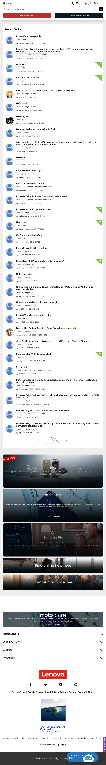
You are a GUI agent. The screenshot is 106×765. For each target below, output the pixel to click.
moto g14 (20, 161)
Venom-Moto (23, 229)
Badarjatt (22, 58)
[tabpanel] (53, 235)
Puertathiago (23, 43)
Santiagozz (22, 190)
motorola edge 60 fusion (26, 107)
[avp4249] (10, 429)
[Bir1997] (10, 306)
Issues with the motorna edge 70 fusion (36, 129)
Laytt (20, 97)
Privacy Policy (59, 692)
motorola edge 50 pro (25, 386)
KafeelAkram (23, 389)
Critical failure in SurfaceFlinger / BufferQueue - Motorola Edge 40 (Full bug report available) (54, 288)
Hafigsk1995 (22, 103)
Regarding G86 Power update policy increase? (40, 261)
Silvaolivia (22, 71)
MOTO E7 (21, 64)
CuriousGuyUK (24, 216)
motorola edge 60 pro (25, 401)
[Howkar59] (10, 371)
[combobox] (53, 9)
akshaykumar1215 (25, 268)
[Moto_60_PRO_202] (10, 400)
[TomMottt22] (10, 292)
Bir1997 (21, 309)
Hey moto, (21, 222)
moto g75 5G (22, 318)
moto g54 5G (22, 39)
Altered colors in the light (29, 170)
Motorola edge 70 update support (33, 209)
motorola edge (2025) (25, 251)
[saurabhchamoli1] (10, 332)
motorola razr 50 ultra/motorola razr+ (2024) (34, 370)
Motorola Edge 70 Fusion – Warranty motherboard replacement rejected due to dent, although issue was (57, 424)
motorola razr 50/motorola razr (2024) (31, 414)
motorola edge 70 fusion (26, 132)
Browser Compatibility (80, 692)
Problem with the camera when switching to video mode (45, 90)
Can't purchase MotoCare (29, 235)
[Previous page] (40, 441)
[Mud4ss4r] (10, 345)
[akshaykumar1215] (10, 265)
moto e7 (20, 68)
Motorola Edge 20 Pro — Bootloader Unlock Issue (41, 196)
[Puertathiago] (10, 40)
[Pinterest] (75, 685)
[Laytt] (10, 94)
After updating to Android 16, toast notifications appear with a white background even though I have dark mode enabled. (57, 143)
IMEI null (20, 157)
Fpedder (21, 242)
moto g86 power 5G (25, 174)
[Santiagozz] (10, 187)
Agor (20, 281)
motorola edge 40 (24, 293)
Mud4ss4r (22, 348)
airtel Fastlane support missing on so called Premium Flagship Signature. (54, 341)
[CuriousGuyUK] (10, 213)
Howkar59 (22, 374)
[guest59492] (10, 81)
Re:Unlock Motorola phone (30, 183)
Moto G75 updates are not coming (34, 315)
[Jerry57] (10, 252)
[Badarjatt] (10, 54)
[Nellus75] (10, 415)
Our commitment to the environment (56, 729)
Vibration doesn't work (27, 77)
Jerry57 (21, 255)
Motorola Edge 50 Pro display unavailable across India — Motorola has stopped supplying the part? (56, 381)
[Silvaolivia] (10, 68)
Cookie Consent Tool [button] (38, 692)
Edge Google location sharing (31, 248)
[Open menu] (101, 3)
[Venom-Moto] (10, 226)
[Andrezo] (10, 174)
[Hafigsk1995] (10, 107)
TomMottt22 (23, 296)
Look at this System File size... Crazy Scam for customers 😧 (46, 328)
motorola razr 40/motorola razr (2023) (31, 55)
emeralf (21, 136)
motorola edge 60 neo (25, 148)
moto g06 (21, 81)
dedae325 (22, 203)
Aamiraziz (22, 164)
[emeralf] (10, 133)
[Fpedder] (10, 239)
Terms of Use (18, 692)
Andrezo (21, 177)
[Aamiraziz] (10, 161)
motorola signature (24, 344)
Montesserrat (23, 123)
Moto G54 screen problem (29, 36)
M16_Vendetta (23, 361)
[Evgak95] (10, 319)
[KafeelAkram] (10, 385)
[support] (81, 3)
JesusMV (21, 151)
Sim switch (22, 367)
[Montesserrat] (10, 120)
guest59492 (23, 84)
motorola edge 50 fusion (26, 94)
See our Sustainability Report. (53, 744)
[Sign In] (89, 3)
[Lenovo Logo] (9, 3)
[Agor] (10, 278)
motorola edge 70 (24, 213)
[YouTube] (60, 685)
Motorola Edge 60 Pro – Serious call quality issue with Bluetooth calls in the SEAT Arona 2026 (57, 396)
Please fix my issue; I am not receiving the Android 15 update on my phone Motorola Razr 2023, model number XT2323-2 (54, 50)
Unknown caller (24, 274)
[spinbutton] (49, 441)
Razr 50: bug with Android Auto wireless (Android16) (42, 410)
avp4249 (21, 433)
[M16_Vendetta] (10, 358)
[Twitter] (45, 685)
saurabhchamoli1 (25, 335)
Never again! (22, 116)
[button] (72, 3)
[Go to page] (53, 441)
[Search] (101, 9)
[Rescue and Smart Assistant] (77, 3)
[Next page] (66, 441)
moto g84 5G (22, 357)
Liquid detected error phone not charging (38, 302)
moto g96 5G (22, 225)
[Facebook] (30, 685)
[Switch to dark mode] (85, 3)
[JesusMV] (10, 147)
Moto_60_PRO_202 (25, 404)
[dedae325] (10, 200)
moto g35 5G (22, 120)
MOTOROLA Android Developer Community (34, 187)
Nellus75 (21, 417)
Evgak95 (21, 322)
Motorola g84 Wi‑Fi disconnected (33, 354)
